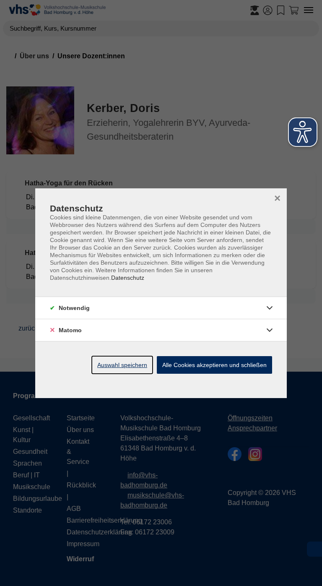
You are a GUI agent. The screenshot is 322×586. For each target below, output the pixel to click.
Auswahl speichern (122, 365)
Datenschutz (127, 277)
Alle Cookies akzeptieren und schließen (214, 365)
